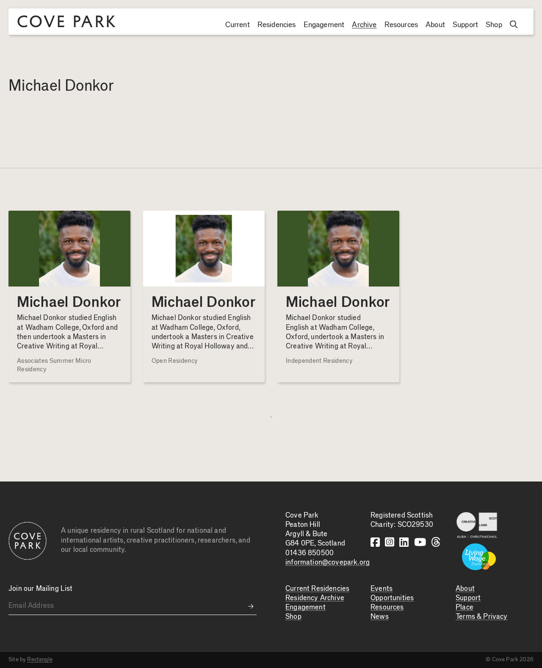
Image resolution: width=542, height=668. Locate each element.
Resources (401, 25)
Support (465, 25)
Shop (494, 25)
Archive (364, 25)
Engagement (324, 25)
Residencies (276, 25)
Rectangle (40, 659)
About (435, 25)
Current (237, 25)
